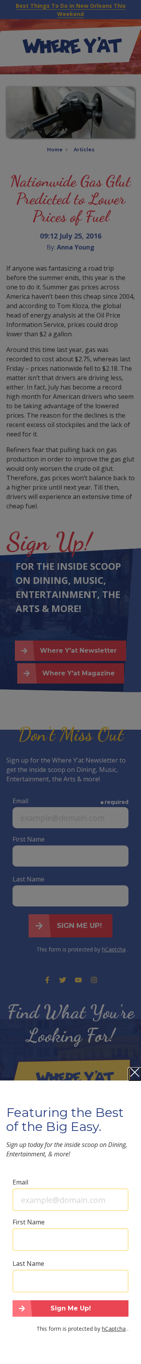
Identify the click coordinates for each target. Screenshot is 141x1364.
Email (20, 1182)
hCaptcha (114, 1328)
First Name (29, 1222)
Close (134, 1074)
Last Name (28, 1263)
